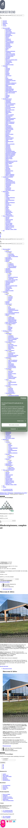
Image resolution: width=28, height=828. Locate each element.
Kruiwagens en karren (10, 107)
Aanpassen (13, 428)
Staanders (7, 195)
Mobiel (6, 97)
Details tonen (20, 420)
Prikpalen (7, 96)
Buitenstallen (8, 34)
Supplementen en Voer (10, 183)
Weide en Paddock (9, 156)
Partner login (5, 787)
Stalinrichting (8, 100)
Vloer (6, 142)
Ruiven (7, 159)
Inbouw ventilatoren (9, 175)
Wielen (6, 113)
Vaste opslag (8, 213)
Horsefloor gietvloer (9, 226)
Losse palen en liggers (10, 92)
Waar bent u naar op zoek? (5, 15)
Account (4, 25)
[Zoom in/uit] (0, 826)
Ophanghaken (8, 126)
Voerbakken (8, 101)
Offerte (4, 24)
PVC (6, 50)
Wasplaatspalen (8, 46)
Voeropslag (7, 147)
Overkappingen (8, 62)
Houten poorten (8, 157)
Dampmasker (8, 184)
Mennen (7, 207)
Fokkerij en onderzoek (10, 54)
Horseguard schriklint (10, 84)
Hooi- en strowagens (9, 109)
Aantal (1, 579)
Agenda (4, 789)
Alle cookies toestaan (14, 424)
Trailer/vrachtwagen (9, 225)
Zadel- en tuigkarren (9, 123)
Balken (6, 194)
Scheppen (7, 133)
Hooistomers (8, 148)
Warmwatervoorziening (10, 118)
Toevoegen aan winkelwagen (6, 580)
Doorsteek (7, 69)
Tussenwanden (8, 31)
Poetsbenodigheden (9, 119)
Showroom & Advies (7, 589)
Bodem (7, 164)
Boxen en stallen (6, 28)
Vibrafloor (7, 186)
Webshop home (3, 492)
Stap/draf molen (8, 224)
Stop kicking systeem (10, 190)
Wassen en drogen (9, 129)
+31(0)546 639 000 (8, 489)
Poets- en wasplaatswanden (11, 59)
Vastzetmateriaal (8, 115)
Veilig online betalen (7, 776)
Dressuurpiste (8, 204)
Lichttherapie (8, 187)
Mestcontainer (8, 112)
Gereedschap (8, 130)
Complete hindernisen (10, 197)
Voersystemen (8, 61)
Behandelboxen (8, 35)
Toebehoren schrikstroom (10, 82)
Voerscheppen (8, 150)
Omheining (5, 65)
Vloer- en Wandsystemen (8, 215)
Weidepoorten (8, 86)
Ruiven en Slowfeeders (10, 103)
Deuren (7, 37)
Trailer (6, 140)
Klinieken (7, 58)
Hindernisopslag (8, 212)
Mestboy (7, 135)
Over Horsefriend (6, 785)
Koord (6, 78)
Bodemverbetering (9, 162)
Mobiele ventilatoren (9, 174)
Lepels (6, 196)
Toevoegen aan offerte (5, 581)
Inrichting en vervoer (7, 98)
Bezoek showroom (4, 666)
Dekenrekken (8, 125)
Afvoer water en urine (10, 53)
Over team (5, 786)
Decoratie (7, 63)
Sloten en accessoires (9, 143)
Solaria (6, 178)
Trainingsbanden (9, 180)
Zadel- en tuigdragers (10, 122)
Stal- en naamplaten (9, 104)
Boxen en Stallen (6, 794)
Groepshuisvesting (9, 56)
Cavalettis (7, 198)
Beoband (7, 74)
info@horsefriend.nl (8, 490)
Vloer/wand (8, 47)
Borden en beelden (9, 64)
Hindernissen (5, 191)
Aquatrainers (8, 185)
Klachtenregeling (6, 780)
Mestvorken (8, 131)
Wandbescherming (9, 141)
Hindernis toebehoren (10, 202)
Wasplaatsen (8, 220)
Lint (6, 76)
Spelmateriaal (8, 211)
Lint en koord (8, 75)
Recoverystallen (8, 223)
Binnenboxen (8, 29)
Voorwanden (8, 30)
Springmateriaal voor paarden (20, 492)
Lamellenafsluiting (9, 42)
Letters (6, 206)
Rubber (7, 48)
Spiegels (7, 167)
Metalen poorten (8, 158)
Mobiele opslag (8, 214)
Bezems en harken (9, 134)
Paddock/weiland (9, 219)
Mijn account (5, 775)
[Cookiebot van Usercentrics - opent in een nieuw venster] (20, 398)
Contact (4, 487)
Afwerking (7, 57)
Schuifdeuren (8, 40)
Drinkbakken (8, 102)
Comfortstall (8, 52)
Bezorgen (5, 777)
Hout (6, 67)
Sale (4, 230)
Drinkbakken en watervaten (11, 161)
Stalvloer (7, 218)
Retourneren (5, 778)
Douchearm (7, 117)
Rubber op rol (8, 228)
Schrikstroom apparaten (10, 80)
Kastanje (7, 70)
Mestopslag (7, 111)
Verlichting (7, 43)
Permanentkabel (8, 79)
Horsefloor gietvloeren (10, 51)
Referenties (5, 23)
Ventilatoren (8, 173)
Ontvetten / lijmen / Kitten (11, 229)
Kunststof (7, 73)
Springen (7, 192)
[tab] (15, 589)
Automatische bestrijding (10, 152)
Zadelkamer (8, 120)
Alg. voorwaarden (7, 816)
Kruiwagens (8, 108)
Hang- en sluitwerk (9, 41)
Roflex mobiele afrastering (11, 91)
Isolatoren (7, 81)
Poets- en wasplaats (9, 114)
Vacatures (5, 20)
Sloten (6, 201)
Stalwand (7, 217)
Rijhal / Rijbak (8, 163)
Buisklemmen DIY (9, 90)
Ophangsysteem (8, 139)
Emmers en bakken (9, 137)
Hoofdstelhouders (9, 128)
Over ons (5, 22)
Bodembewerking (9, 170)
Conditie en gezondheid (8, 176)
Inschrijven (3, 762)
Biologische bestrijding (10, 153)
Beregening (7, 169)
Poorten (7, 72)
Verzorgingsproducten (10, 181)
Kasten (6, 124)
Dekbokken (7, 45)
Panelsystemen (8, 87)
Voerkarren (7, 146)
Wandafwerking (8, 165)
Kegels (6, 208)
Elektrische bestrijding (10, 154)
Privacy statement (6, 817)
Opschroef (7, 68)
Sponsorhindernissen (9, 200)
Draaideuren (8, 39)
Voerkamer (7, 145)
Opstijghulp (7, 172)
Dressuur (7, 203)
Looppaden (7, 222)
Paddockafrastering (9, 89)
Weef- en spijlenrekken (10, 32)
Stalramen (7, 36)
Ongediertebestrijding (10, 151)
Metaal (6, 85)
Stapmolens (7, 179)
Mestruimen (8, 136)
